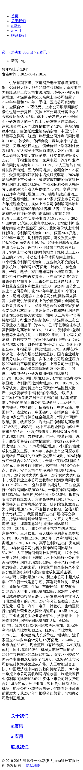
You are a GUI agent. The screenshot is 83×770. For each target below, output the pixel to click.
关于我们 (18, 21)
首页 (14, 16)
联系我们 (18, 35)
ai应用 (16, 31)
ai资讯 (16, 26)
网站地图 (33, 765)
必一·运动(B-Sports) (17, 52)
